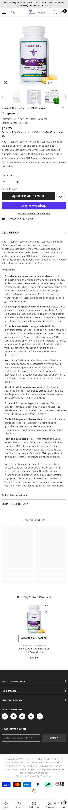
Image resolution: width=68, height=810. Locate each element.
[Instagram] (13, 716)
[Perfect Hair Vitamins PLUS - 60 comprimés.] (34, 619)
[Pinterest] (22, 716)
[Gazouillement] (40, 716)
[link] (60, 196)
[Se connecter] (55, 12)
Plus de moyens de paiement (34, 213)
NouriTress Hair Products (32, 118)
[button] (57, 83)
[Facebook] (5, 716)
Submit (54, 738)
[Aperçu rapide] (46, 612)
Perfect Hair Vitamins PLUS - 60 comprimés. (34, 650)
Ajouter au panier (28, 196)
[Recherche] (13, 12)
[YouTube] (31, 716)
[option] (34, 54)
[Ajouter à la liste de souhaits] (46, 606)
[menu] (4, 12)
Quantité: (7, 175)
